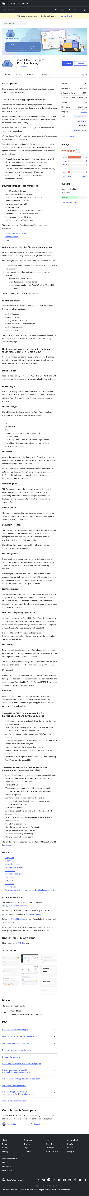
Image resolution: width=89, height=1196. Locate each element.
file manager (82, 121)
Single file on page (12, 864)
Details (7, 75)
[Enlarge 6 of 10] (35, 978)
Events (70, 1144)
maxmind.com (11, 845)
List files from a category (15, 867)
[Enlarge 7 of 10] (54, 957)
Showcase (28, 1140)
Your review (66, 176)
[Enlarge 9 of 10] (54, 981)
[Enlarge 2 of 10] (16, 971)
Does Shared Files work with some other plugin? (21, 1064)
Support (84, 75)
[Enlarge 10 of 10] (54, 992)
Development (46, 75)
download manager (79, 117)
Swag (70, 1151)
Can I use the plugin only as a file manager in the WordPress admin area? (17, 1093)
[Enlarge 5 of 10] (35, 967)
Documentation (11, 237)
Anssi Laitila (22, 67)
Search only (10, 870)
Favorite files (10, 887)
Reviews (18, 75)
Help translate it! (66, 16)
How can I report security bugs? (15, 1030)
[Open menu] (85, 3)
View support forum (69, 202)
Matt (5, 1162)
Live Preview (80, 63)
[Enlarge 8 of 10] (54, 968)
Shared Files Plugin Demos (16, 233)
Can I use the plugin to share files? (16, 1043)
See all (84, 176)
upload (84, 130)
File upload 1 (10, 877)
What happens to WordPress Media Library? (20, 1036)
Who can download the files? (14, 1101)
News (4, 1144)
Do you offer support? (11, 1057)
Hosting (5, 1148)
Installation (31, 75)
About (4, 1140)
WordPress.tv (52, 1151)
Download (67, 63)
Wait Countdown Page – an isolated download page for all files (30, 890)
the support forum (33, 914)
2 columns (9, 861)
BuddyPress (8, 1170)
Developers (50, 1148)
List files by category (13, 874)
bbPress (6, 1166)
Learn (48, 1140)
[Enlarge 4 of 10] (35, 957)
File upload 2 (10, 880)
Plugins (26, 1148)
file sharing (82, 125)
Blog (7, 240)
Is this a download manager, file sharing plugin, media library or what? (16, 1071)
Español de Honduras (15, 1180)
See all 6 (84, 112)
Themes (27, 1144)
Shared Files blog (18, 919)
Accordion (9, 884)
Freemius (37, 1124)
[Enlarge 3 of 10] (16, 981)
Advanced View (67, 136)
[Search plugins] (25, 23)
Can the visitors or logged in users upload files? (21, 1079)
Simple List (9, 857)
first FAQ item (20, 943)
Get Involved (72, 1140)
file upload (76, 130)
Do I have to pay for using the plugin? (17, 1050)
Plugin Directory (8, 10)
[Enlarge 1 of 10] (16, 957)
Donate (71, 1148)
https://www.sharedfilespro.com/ (15, 906)
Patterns (27, 1151)
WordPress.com (9, 1159)
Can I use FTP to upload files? (14, 1086)
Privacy (5, 1151)
